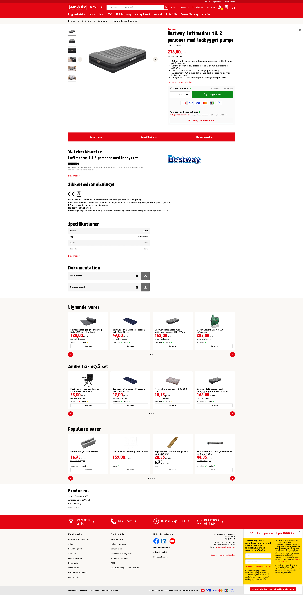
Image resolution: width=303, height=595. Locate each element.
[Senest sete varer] (300, 30)
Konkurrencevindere (120, 558)
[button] (150, 354)
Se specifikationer (186, 82)
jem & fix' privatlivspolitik (287, 560)
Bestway (172, 29)
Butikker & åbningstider (78, 539)
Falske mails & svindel (77, 572)
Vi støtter (211, 7)
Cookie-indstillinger (110, 590)
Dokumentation (204, 137)
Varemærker (73, 568)
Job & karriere (198, 7)
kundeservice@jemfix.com (225, 547)
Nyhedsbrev (217, 1)
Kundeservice (230, 1)
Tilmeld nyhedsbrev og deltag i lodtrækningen (273, 589)
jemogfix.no (94, 590)
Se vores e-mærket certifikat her (223, 555)
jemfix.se (83, 590)
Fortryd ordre (74, 577)
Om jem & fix (116, 549)
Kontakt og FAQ (75, 549)
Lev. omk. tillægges (175, 56)
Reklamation (73, 563)
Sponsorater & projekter (121, 554)
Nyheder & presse (118, 544)
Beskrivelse (96, 137)
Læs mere (172, 82)
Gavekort (207, 1)
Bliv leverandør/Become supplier (125, 568)
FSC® (113, 563)
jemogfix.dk (72, 590)
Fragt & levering (75, 558)
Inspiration (184, 7)
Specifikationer (149, 137)
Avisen (174, 7)
